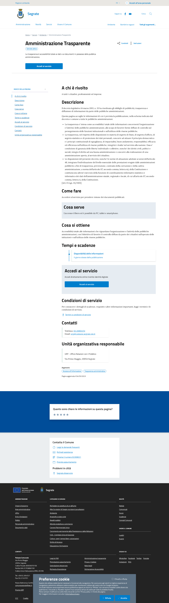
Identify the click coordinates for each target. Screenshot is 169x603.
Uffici (17, 513)
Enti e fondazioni (21, 516)
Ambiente (111, 24)
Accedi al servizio (86, 284)
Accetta (125, 598)
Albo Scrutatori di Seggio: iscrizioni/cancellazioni (67, 509)
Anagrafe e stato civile (58, 516)
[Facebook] (124, 13)
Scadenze (122, 516)
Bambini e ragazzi (127, 24)
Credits (25, 598)
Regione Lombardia (22, 3)
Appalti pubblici (55, 520)
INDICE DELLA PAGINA (22, 89)
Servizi (34, 35)
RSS (129, 562)
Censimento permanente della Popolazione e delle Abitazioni (71, 531)
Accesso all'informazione (72, 371)
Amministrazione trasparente (95, 558)
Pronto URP (19, 590)
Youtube (146, 558)
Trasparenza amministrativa (94, 371)
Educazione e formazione (59, 546)
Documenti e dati (21, 527)
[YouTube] (129, 13)
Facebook (131, 558)
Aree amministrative (22, 509)
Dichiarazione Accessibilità (94, 569)
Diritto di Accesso (56, 542)
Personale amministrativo (24, 524)
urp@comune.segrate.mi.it (83, 334)
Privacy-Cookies (90, 562)
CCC (16, 598)
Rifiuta (109, 598)
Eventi (121, 538)
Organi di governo (21, 505)
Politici (17, 520)
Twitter (139, 558)
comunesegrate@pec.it (23, 585)
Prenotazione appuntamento (60, 562)
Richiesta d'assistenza (58, 569)
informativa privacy (72, 594)
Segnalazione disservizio (59, 565)
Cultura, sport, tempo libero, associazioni (64, 538)
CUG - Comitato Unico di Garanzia (62, 534)
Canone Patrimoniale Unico (60, 527)
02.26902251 (79, 331)
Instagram (123, 562)
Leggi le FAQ (54, 558)
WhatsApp (123, 558)
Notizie (121, 505)
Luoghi (121, 535)
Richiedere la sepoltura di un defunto (63, 505)
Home (27, 35)
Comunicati (123, 509)
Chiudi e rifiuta (122, 578)
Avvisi (121, 513)
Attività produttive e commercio (61, 524)
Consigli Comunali (125, 520)
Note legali (88, 565)
